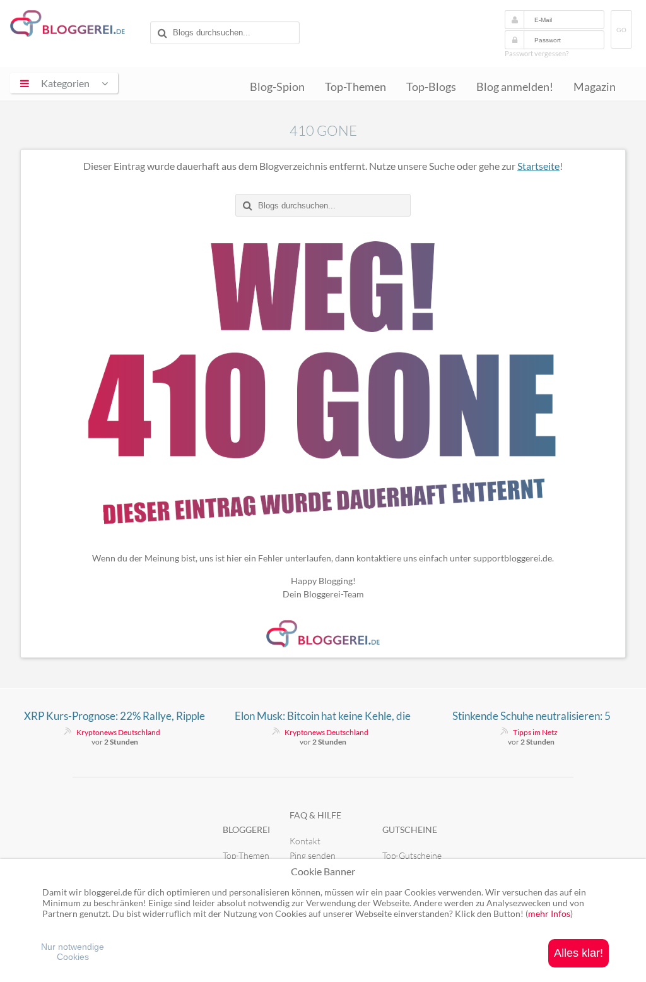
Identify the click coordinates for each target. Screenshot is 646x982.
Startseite (538, 166)
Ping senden (313, 855)
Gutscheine (409, 829)
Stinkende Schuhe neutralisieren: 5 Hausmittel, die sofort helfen (531, 716)
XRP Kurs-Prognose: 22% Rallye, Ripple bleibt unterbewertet (114, 716)
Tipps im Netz (535, 732)
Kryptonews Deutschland (118, 732)
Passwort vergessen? (536, 53)
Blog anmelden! (514, 86)
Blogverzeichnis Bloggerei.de (77, 26)
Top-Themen (355, 86)
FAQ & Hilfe (315, 815)
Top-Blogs (431, 86)
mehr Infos (549, 913)
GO (621, 30)
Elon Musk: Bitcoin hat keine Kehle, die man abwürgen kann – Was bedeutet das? (323, 716)
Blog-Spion (277, 86)
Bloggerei (246, 829)
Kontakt (305, 840)
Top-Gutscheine (412, 855)
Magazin (594, 86)
